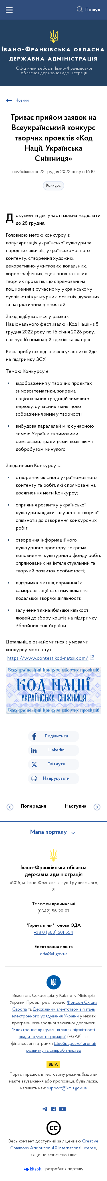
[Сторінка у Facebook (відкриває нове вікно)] (53, 1109)
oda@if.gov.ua (53, 954)
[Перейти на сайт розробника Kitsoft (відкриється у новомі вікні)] (33, 1169)
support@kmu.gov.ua (67, 1088)
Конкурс (53, 186)
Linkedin (56, 750)
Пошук (92, 10)
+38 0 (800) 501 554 (53, 932)
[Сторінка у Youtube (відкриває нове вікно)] (62, 1109)
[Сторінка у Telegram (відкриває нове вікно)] (44, 1109)
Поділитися (56, 736)
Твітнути (56, 764)
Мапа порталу (48, 832)
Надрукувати (56, 778)
